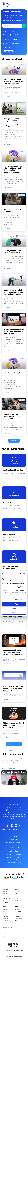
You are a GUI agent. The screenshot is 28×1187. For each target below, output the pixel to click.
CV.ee (4, 914)
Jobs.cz (4, 887)
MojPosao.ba (18, 911)
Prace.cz (5, 893)
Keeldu (14, 612)
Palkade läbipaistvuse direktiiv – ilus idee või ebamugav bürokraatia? (13, 652)
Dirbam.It (5, 916)
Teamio (17, 889)
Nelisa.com (5, 902)
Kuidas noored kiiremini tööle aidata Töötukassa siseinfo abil (14, 332)
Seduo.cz (17, 891)
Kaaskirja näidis (9, 534)
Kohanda (13, 608)
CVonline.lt (5, 909)
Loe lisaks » (7, 97)
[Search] (24, 26)
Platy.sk (17, 898)
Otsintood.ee (6, 920)
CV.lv (4, 911)
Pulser (16, 920)
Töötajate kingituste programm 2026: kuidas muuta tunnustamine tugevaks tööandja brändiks (13, 123)
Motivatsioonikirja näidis (13, 470)
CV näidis (7, 502)
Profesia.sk (5, 889)
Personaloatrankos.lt (8, 922)
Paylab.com (18, 900)
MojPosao (17, 909)
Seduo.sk (17, 893)
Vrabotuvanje (18, 914)
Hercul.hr (17, 916)
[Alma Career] (14, 944)
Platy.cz (17, 896)
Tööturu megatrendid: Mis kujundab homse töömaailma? (14, 725)
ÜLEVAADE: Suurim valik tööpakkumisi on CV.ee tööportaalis (13, 689)
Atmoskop (5, 900)
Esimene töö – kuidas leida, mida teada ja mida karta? (12, 416)
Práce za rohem (6, 898)
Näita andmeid (19, 599)
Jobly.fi (4, 936)
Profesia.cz (5, 891)
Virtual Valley (18, 918)
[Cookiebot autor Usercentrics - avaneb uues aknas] (19, 573)
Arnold (16, 887)
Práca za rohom (6, 896)
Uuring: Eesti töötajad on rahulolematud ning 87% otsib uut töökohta (13, 292)
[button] (25, 4)
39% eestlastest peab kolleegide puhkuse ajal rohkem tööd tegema (13, 81)
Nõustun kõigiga (14, 604)
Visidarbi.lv (5, 918)
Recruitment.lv (6, 925)
